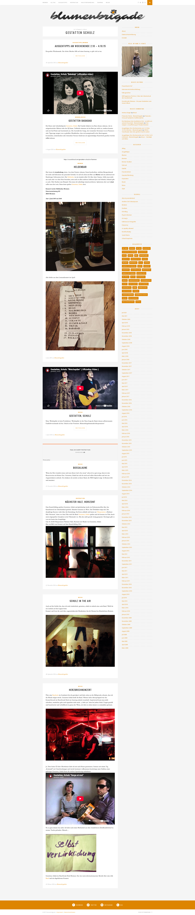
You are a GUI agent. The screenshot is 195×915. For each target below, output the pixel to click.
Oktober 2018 (126, 339)
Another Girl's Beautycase (130, 201)
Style (123, 189)
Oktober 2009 (126, 624)
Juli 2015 (124, 457)
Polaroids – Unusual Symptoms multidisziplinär (137, 117)
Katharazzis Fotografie (129, 222)
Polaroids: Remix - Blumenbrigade (132, 116)
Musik (108, 2)
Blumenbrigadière (63, 63)
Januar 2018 (125, 359)
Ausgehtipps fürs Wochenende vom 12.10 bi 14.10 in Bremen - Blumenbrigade (137, 136)
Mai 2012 (124, 554)
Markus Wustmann (129, 273)
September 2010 (127, 591)
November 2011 (127, 561)
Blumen (124, 155)
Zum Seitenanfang (144, 912)
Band (47, 878)
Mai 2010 (124, 601)
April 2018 (125, 353)
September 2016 (127, 410)
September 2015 (127, 450)
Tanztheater (127, 291)
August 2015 (125, 453)
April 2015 (125, 467)
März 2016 (125, 430)
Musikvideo (141, 277)
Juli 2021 (124, 313)
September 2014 (127, 490)
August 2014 (125, 494)
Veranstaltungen (141, 294)
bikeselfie (126, 259)
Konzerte (126, 269)
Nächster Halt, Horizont (80, 502)
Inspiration (74, 2)
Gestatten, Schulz (71, 126)
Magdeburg (146, 269)
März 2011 (125, 577)
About (124, 31)
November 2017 (127, 366)
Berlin (130, 255)
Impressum (60, 912)
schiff (125, 284)
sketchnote (133, 284)
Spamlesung (143, 287)
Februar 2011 (126, 581)
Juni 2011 (124, 567)
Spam (134, 287)
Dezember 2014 (127, 480)
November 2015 (127, 443)
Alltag (53, 2)
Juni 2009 (124, 638)
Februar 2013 (126, 537)
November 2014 (127, 484)
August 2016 (125, 413)
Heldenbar (80, 167)
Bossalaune (80, 467)
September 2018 (127, 343)
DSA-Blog (124, 211)
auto (124, 255)
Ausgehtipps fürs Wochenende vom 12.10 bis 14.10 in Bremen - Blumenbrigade (136, 129)
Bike (136, 255)
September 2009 (127, 628)
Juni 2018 (124, 349)
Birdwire (124, 205)
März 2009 (125, 648)
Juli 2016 (124, 416)
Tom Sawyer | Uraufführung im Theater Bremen (135, 124)
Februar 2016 (126, 433)
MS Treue (126, 277)
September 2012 (127, 547)
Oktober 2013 (126, 524)
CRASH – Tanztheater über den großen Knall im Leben (136, 131)
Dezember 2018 (127, 333)
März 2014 (125, 507)
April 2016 (125, 427)
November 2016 (127, 403)
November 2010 (127, 587)
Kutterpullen (135, 269)
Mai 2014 (124, 500)
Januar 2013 (125, 541)
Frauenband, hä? (127, 86)
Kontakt (124, 38)
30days (132, 248)
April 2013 (125, 530)
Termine (135, 291)
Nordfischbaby (126, 232)
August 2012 (125, 551)
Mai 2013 (124, 527)
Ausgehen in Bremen (129, 252)
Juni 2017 (124, 380)
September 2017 (127, 373)
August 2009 (125, 631)
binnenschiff (135, 259)
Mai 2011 (124, 571)
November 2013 (127, 520)
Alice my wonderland (128, 198)
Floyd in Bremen (127, 215)
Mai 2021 (124, 316)
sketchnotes (143, 284)
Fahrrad (100, 2)
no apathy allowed (127, 228)
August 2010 (125, 594)
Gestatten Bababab (80, 120)
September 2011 (127, 564)
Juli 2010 (124, 598)
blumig (144, 259)
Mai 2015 (124, 463)
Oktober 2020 (126, 319)
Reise (123, 185)
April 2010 (125, 604)
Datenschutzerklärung (129, 34)
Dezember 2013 (127, 517)
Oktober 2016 (126, 406)
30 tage (125, 248)
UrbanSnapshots (127, 238)
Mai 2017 (124, 383)
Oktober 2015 (126, 447)
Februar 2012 (126, 557)
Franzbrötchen (126, 172)
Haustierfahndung (87, 2)
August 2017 (125, 376)
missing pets (141, 273)
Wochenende (133, 298)
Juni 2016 (124, 420)
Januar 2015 (125, 477)
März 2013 (125, 534)
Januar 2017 (125, 396)
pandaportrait (134, 280)
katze (140, 266)
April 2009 (125, 644)
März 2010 (125, 608)
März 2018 (125, 356)
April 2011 (125, 574)
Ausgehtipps (62, 2)
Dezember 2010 (127, 584)
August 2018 (125, 346)
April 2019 (125, 323)
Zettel (138, 301)
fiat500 (124, 168)
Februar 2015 (126, 473)
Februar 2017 (126, 393)
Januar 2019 (125, 329)
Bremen (45, 2)
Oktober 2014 (126, 487)
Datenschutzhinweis (69, 912)
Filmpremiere (101, 512)
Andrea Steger (126, 113)
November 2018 (127, 336)
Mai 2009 (124, 641)
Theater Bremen (128, 294)
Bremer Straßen (127, 162)
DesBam (124, 208)
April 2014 (125, 504)
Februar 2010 (126, 611)
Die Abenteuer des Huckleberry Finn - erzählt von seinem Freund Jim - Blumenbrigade (137, 122)
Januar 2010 (125, 614)
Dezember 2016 (127, 400)
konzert (147, 266)
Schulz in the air (80, 601)
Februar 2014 (126, 510)
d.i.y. (140, 262)
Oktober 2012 (126, 544)
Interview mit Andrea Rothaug (131, 89)
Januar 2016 (125, 437)
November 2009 (127, 621)
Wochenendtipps (128, 301)
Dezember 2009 (127, 618)
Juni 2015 (124, 460)
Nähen (125, 280)
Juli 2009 (124, 634)
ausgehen (146, 248)
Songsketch (127, 287)
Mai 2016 (124, 423)
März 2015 (125, 470)
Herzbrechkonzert (80, 690)
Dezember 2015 (127, 440)
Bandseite (55, 695)
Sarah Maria (125, 235)
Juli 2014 (124, 497)
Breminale (133, 262)
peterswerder (146, 280)
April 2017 (125, 386)
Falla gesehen (126, 93)
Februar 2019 (126, 326)
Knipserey (125, 225)
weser (125, 298)
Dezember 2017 (127, 363)
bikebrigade (144, 255)
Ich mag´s (125, 218)
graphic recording (129, 266)
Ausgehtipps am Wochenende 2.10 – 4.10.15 (80, 46)
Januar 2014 (125, 514)
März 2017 (125, 390)
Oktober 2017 (126, 370)
